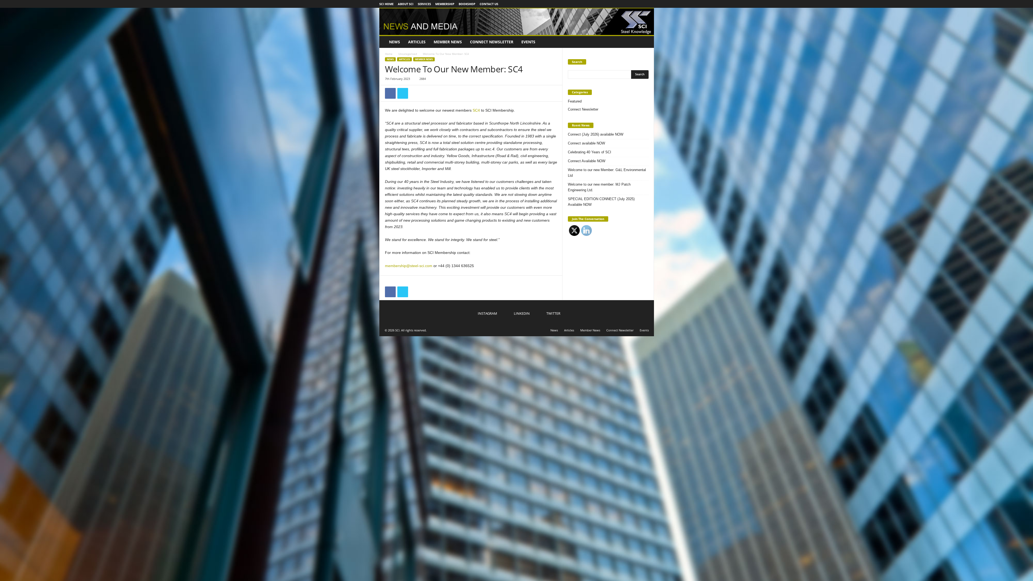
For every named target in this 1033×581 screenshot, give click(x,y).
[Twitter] (650, 4)
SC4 (476, 110)
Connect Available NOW (586, 161)
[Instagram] (633, 4)
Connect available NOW (586, 143)
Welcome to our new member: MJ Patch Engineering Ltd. (599, 187)
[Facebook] (390, 93)
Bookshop (467, 4)
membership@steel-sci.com (408, 266)
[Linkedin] (641, 4)
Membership (444, 4)
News (394, 41)
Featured (575, 101)
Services (424, 4)
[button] (646, 42)
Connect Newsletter (491, 41)
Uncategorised (407, 54)
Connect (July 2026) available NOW (595, 134)
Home (388, 54)
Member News (448, 41)
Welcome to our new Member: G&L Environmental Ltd (607, 173)
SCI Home (386, 4)
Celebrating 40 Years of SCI (589, 152)
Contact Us (489, 4)
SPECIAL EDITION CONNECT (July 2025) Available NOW (601, 202)
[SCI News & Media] (516, 21)
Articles (417, 41)
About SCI (405, 4)
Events (528, 41)
